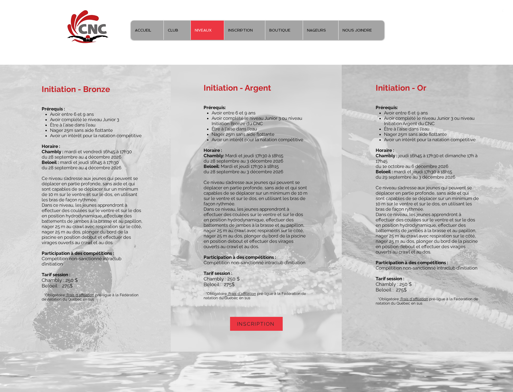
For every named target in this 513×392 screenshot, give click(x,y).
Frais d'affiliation (79, 295)
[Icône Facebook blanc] (500, 12)
